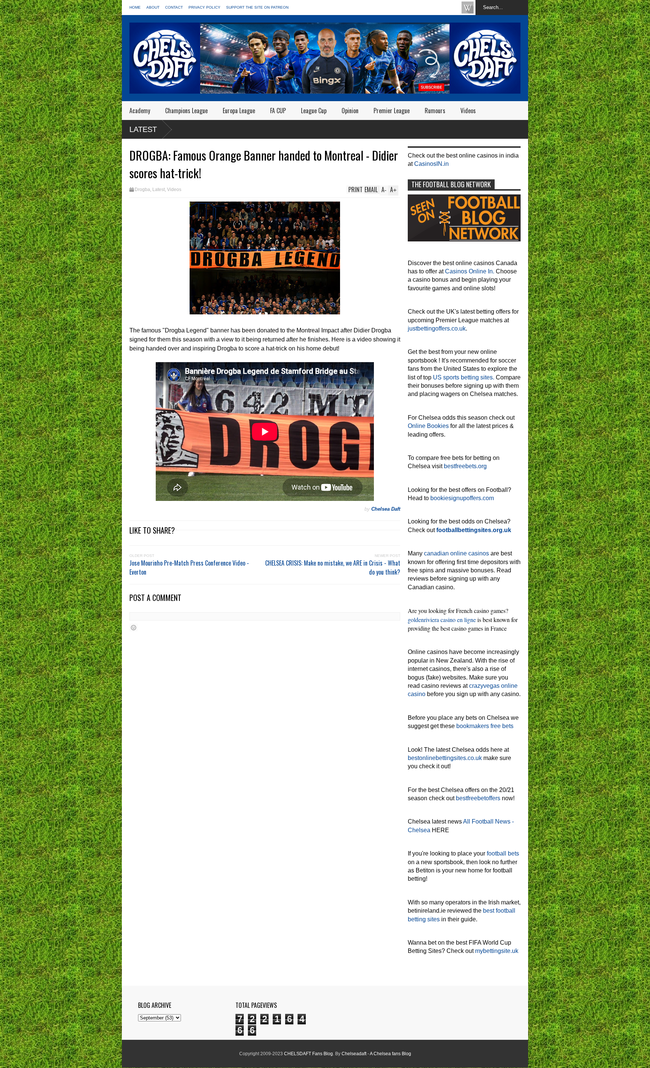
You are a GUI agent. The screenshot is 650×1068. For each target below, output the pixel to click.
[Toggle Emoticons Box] (133, 627)
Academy (139, 110)
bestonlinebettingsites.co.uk (445, 758)
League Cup (314, 110)
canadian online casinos (456, 553)
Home (135, 7)
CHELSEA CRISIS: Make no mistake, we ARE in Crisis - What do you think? (332, 567)
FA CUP (278, 110)
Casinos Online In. (469, 271)
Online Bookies (428, 426)
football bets (503, 853)
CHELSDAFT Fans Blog (308, 1053)
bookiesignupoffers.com (462, 498)
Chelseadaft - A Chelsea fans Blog (376, 1053)
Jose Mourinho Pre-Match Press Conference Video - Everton (189, 567)
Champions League (186, 110)
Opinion (350, 110)
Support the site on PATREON (257, 7)
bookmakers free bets (484, 726)
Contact (174, 7)
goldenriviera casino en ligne (442, 620)
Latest (143, 129)
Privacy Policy (204, 7)
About (152, 7)
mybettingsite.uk (496, 951)
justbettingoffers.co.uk (437, 328)
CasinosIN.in (431, 164)
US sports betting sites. (463, 377)
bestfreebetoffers (478, 798)
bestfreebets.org (465, 466)
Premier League (392, 110)
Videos (468, 110)
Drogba (142, 189)
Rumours (435, 110)
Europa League (239, 110)
